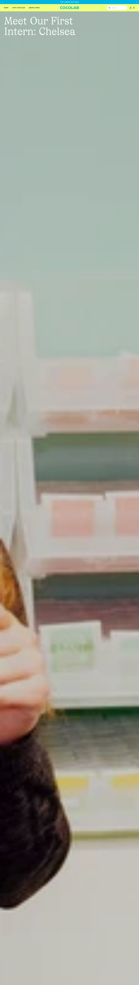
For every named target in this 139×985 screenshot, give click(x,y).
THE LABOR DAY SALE (69, 2)
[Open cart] (134, 8)
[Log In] (130, 8)
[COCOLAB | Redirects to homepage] (69, 7)
